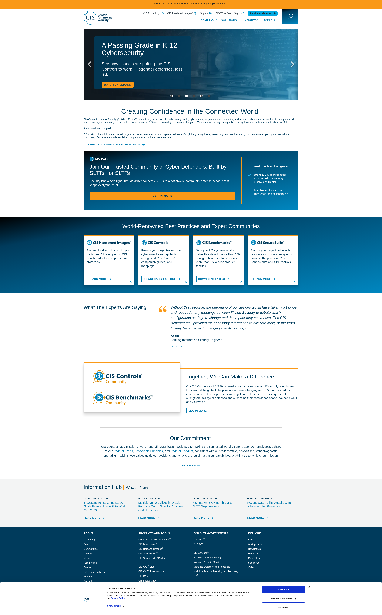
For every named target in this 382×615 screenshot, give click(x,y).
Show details (114, 606)
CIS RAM (143, 565)
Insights (250, 20)
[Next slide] (292, 64)
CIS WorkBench (146, 575)
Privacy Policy (118, 598)
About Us (189, 455)
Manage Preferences (281, 598)
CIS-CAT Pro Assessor (151, 561)
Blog (250, 529)
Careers (88, 543)
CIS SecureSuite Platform (152, 547)
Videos (252, 557)
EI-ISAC (198, 534)
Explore (254, 522)
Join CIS (269, 20)
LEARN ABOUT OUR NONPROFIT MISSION (113, 145)
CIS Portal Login (152, 13)
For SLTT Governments (210, 522)
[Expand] (131, 282)
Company (207, 20)
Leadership (90, 529)
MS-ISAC (199, 529)
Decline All (283, 607)
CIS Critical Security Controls (154, 529)
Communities (91, 538)
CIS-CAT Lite (146, 556)
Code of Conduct (182, 440)
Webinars (253, 543)
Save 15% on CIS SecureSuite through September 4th (196, 3)
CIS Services (201, 542)
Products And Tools (154, 522)
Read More (92, 508)
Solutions (229, 20)
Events (87, 557)
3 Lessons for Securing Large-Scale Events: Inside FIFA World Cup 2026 (105, 496)
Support (204, 13)
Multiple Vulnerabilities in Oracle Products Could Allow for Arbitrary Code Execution (160, 496)
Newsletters (254, 538)
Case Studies (255, 547)
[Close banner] (309, 587)
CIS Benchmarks (148, 534)
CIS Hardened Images (180, 13)
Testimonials (90, 552)
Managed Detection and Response (211, 556)
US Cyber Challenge (95, 561)
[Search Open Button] (290, 16)
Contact (88, 571)
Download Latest (211, 279)
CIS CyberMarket (203, 573)
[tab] (171, 96)
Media (87, 547)
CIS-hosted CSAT (147, 570)
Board (87, 534)
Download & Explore (159, 279)
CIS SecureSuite (148, 543)
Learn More (162, 197)
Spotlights (253, 552)
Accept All (283, 589)
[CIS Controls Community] (133, 368)
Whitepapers (255, 534)
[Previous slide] (90, 64)
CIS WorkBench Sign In (228, 13)
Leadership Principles (149, 440)
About (88, 522)
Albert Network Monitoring (207, 547)
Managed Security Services (207, 551)
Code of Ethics (123, 440)
